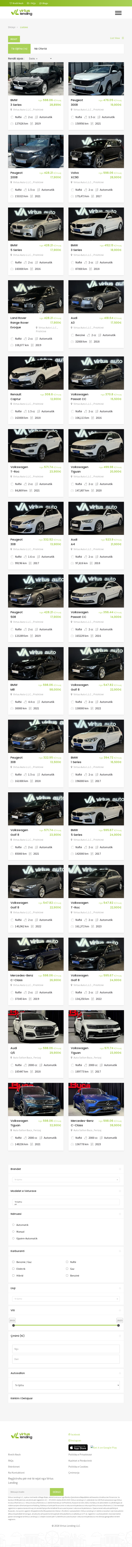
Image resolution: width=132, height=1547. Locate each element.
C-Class (16, 980)
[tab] (66, 1169)
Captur (15, 399)
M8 (12, 690)
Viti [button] (13, 1310)
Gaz (72, 1268)
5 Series (16, 250)
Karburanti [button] (17, 1251)
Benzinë (74, 1275)
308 (13, 544)
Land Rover (18, 318)
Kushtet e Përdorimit (80, 1460)
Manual (20, 1231)
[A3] (65, 1204)
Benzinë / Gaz (24, 1262)
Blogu (45, 3)
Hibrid (19, 1275)
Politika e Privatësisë (80, 1454)
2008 (14, 177)
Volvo (75, 173)
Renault (15, 394)
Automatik (22, 1224)
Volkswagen (79, 394)
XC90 (75, 177)
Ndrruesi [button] (16, 1214)
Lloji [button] (13, 1288)
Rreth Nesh (14, 1454)
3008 (74, 105)
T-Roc (14, 471)
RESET (14, 39)
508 (13, 617)
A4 (73, 544)
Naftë (73, 1262)
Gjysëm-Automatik (26, 1238)
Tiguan (76, 471)
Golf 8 (75, 690)
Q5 (12, 1053)
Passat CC (78, 399)
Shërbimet (14, 1466)
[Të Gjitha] (65, 1202)
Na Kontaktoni (16, 1472)
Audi (74, 318)
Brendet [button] (16, 1169)
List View (117, 38)
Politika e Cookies (78, 1466)
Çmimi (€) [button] (18, 1336)
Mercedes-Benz (21, 975)
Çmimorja (73, 1472)
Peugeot (77, 100)
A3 (73, 323)
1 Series (76, 762)
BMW (14, 100)
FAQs (11, 1460)
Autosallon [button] (18, 1373)
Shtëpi (11, 27)
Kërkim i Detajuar (22, 1398)
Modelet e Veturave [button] (23, 1191)
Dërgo (57, 1492)
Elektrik (20, 1268)
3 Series (16, 105)
